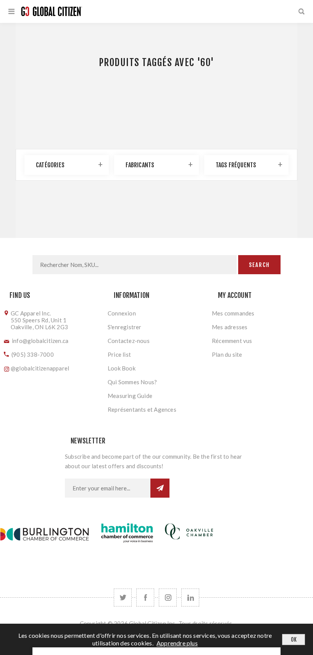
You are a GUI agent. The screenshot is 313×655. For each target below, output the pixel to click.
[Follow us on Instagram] (168, 597)
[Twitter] (123, 597)
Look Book (122, 368)
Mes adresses (229, 326)
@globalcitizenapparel (40, 368)
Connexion (122, 313)
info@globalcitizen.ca (40, 340)
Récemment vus (232, 340)
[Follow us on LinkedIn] (190, 597)
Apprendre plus (177, 643)
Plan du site (227, 354)
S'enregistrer (125, 326)
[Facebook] (145, 597)
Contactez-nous (129, 340)
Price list (119, 354)
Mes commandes (233, 313)
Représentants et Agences (142, 409)
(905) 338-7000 (32, 354)
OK (294, 639)
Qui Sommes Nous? (132, 381)
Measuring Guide (130, 395)
